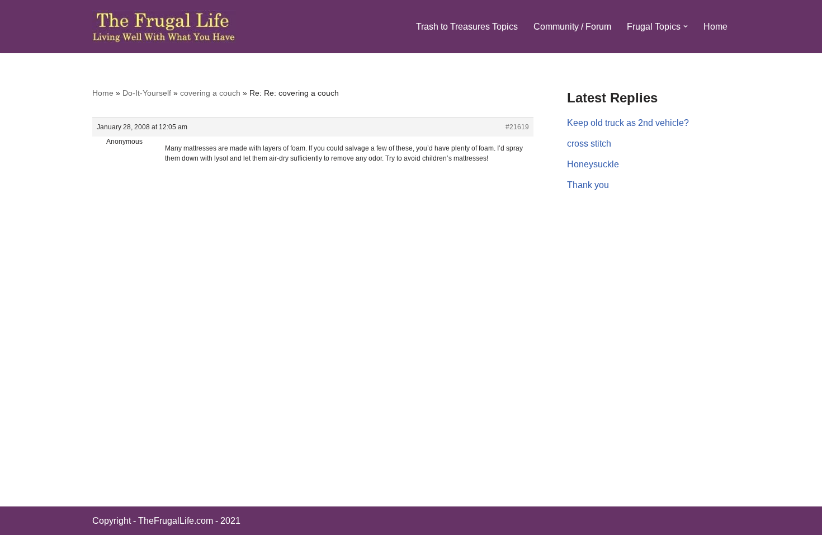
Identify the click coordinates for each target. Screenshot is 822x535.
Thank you (588, 185)
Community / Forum (572, 26)
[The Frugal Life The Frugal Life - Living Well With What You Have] (164, 26)
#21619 (517, 127)
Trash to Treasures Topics (467, 26)
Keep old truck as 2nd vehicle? (628, 123)
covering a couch (210, 92)
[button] (685, 26)
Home (715, 26)
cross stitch (589, 143)
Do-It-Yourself (146, 92)
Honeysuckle (593, 164)
